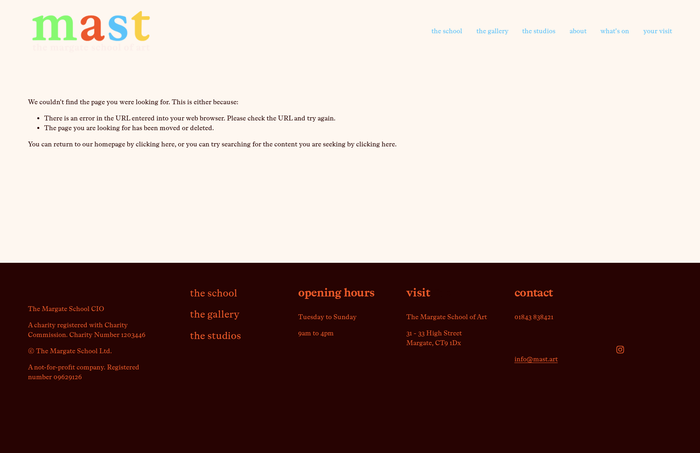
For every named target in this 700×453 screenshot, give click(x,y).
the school (446, 31)
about (578, 31)
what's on (614, 31)
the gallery (492, 31)
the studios (538, 31)
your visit (657, 31)
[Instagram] (620, 350)
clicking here (155, 144)
